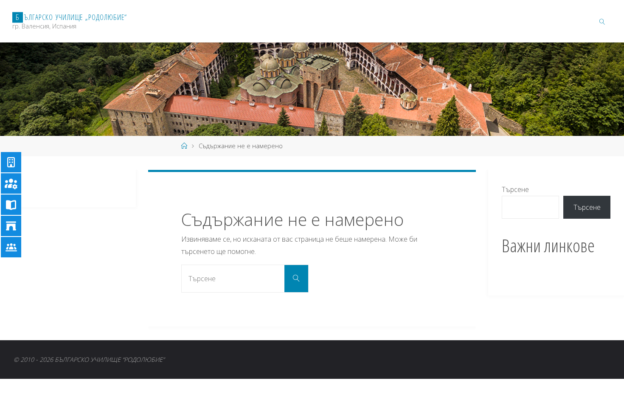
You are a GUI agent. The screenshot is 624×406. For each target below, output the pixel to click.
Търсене (515, 189)
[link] (602, 21)
